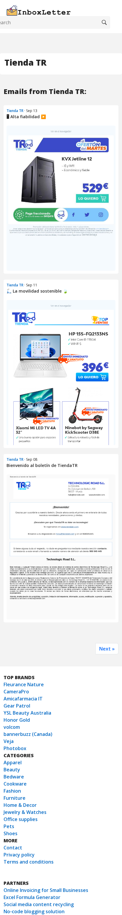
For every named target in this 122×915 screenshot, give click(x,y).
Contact (13, 847)
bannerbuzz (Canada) (28, 734)
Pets (9, 826)
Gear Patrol (17, 706)
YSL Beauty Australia (27, 713)
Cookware (15, 784)
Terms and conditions (29, 862)
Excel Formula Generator (32, 897)
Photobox (15, 748)
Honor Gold (17, 720)
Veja (9, 741)
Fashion (12, 791)
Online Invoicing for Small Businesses (46, 890)
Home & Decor (20, 805)
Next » (107, 648)
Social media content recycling (39, 904)
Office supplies (21, 819)
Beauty (12, 769)
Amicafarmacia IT (23, 698)
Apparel (13, 762)
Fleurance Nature (24, 684)
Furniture (14, 798)
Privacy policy (19, 854)
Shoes (10, 833)
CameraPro (16, 691)
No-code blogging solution (34, 911)
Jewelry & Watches (25, 812)
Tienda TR (15, 110)
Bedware (14, 776)
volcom (12, 727)
